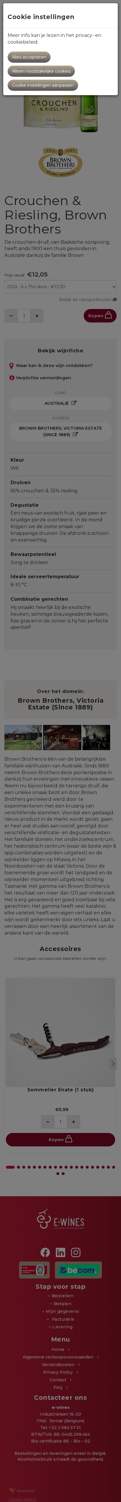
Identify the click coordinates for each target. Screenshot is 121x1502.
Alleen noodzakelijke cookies (41, 71)
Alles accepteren (29, 57)
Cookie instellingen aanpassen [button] (43, 85)
